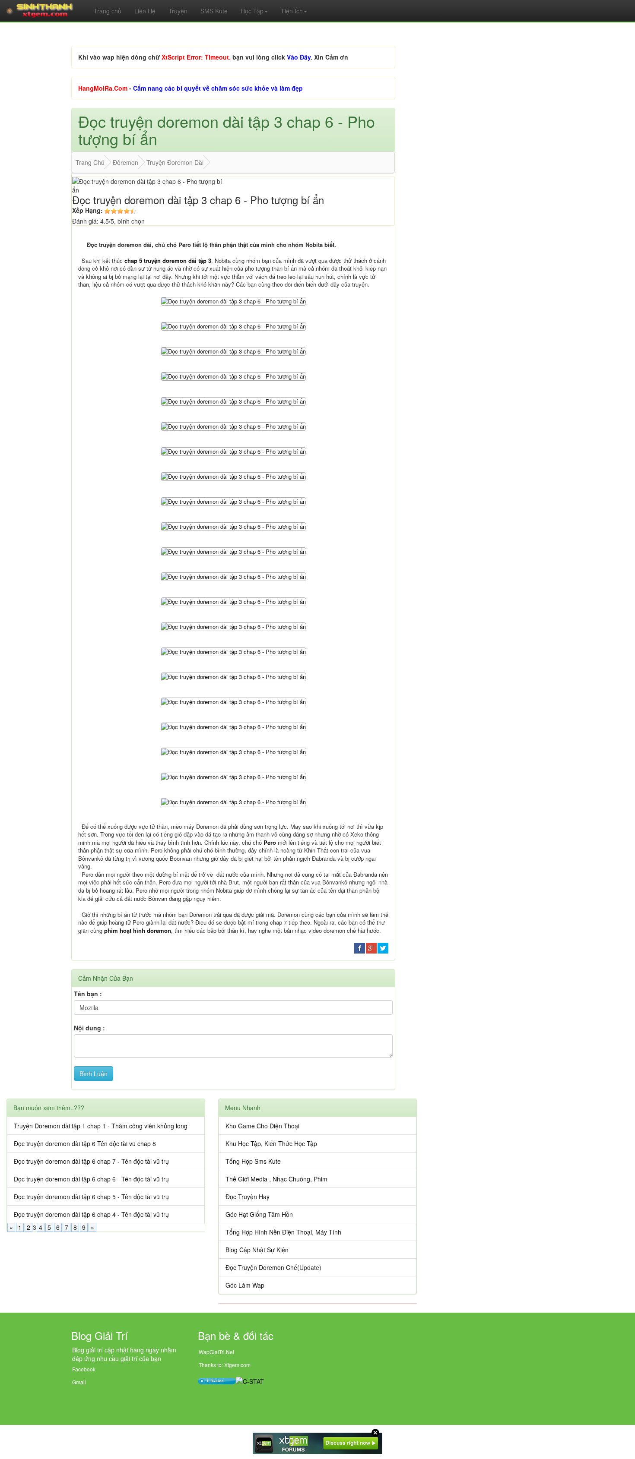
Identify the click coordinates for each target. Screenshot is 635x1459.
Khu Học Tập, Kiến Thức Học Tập (271, 1143)
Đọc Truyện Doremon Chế (261, 1267)
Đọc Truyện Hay (247, 1196)
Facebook (83, 1369)
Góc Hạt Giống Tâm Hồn (259, 1214)
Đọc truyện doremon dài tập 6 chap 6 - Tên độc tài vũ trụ (91, 1179)
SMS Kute (214, 10)
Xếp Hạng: (87, 210)
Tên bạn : (88, 993)
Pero (270, 842)
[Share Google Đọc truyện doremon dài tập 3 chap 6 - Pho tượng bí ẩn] (371, 947)
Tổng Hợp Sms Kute (253, 1161)
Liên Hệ (145, 10)
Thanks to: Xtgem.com (225, 1364)
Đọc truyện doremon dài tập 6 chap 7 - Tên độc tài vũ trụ (91, 1161)
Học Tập (252, 10)
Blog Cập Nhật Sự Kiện (257, 1249)
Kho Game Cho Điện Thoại (262, 1125)
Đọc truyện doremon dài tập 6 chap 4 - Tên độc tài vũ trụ (91, 1214)
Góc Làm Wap (244, 1285)
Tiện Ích (292, 10)
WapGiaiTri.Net (216, 1351)
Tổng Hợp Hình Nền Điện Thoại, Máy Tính (283, 1232)
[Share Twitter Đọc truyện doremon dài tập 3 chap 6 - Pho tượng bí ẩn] (383, 947)
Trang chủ (107, 10)
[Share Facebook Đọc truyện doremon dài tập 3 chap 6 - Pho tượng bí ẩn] (359, 947)
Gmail (79, 1382)
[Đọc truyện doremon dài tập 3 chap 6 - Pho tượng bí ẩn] (233, 301)
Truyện (177, 10)
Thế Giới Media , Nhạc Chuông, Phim (276, 1179)
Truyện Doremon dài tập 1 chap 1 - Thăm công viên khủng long (100, 1125)
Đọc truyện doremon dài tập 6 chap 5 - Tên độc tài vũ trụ (91, 1196)
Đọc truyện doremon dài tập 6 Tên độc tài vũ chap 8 (85, 1143)
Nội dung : (89, 1027)
